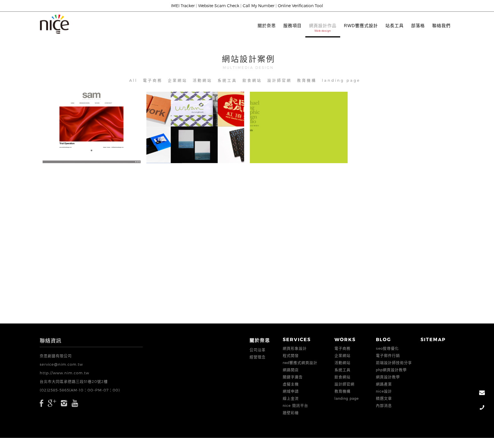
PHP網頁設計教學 (391, 370)
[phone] (481, 407)
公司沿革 (258, 350)
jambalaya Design (196, 123)
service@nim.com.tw (61, 364)
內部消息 (384, 405)
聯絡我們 (441, 25)
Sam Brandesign (93, 123)
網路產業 (384, 384)
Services (297, 339)
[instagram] (64, 403)
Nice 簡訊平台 (295, 405)
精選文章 (384, 398)
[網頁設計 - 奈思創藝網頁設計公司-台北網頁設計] (54, 24)
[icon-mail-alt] (481, 393)
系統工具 (227, 80)
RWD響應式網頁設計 (300, 363)
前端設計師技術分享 (394, 363)
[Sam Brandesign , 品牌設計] (78, 140)
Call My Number (258, 5)
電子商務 (152, 80)
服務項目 (292, 25)
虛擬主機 (291, 384)
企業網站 (177, 80)
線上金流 (291, 398)
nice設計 (384, 391)
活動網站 (202, 80)
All (133, 80)
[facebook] (41, 403)
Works (345, 339)
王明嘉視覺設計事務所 (300, 123)
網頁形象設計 (295, 348)
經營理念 (258, 357)
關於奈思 (267, 25)
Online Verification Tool (300, 5)
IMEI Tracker (183, 5)
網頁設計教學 (388, 377)
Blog (383, 339)
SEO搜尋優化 (387, 348)
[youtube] (75, 403)
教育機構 (306, 80)
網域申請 (291, 391)
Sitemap (433, 339)
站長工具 (394, 25)
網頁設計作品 (322, 25)
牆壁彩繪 (291, 413)
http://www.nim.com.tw (64, 373)
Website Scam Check (218, 5)
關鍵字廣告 (293, 377)
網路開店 (291, 370)
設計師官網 (279, 80)
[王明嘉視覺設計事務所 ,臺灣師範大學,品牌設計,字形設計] (285, 140)
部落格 (418, 25)
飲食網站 (252, 80)
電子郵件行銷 (388, 355)
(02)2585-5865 (54, 390)
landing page (341, 80)
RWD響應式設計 (361, 25)
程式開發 (291, 355)
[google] (52, 403)
